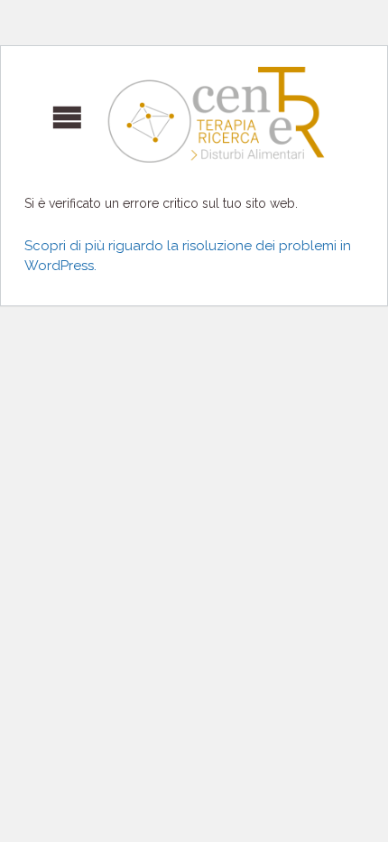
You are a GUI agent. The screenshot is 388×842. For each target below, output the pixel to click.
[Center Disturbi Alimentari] (180, 115)
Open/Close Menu (40, 115)
